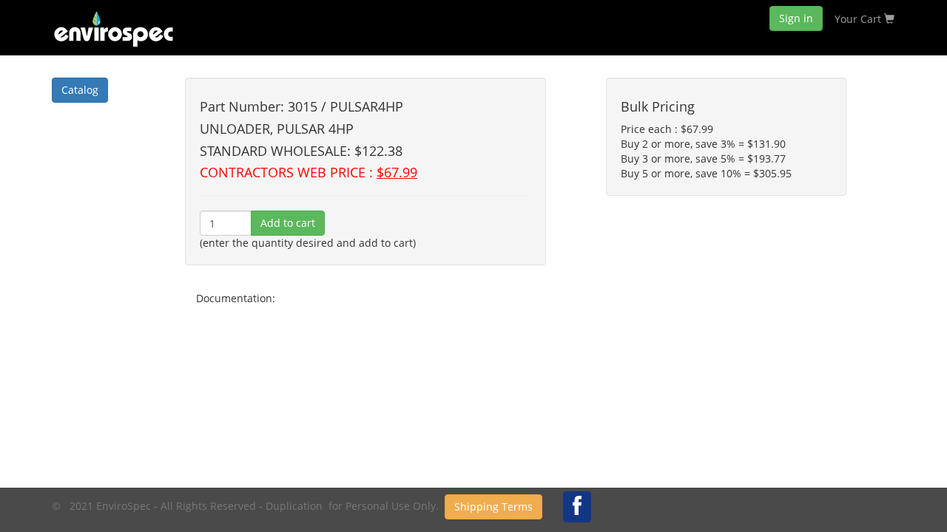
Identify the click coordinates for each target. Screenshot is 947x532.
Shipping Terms (493, 506)
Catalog (79, 90)
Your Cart (859, 19)
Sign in (796, 18)
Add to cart (287, 223)
